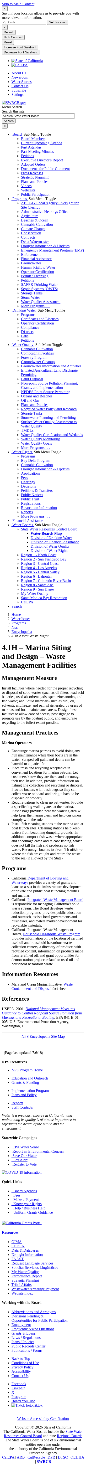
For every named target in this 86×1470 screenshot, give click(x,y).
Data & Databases (25, 1250)
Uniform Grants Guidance (32, 1212)
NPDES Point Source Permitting (45, 392)
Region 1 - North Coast (38, 555)
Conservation (31, 233)
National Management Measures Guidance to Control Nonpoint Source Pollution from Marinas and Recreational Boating (42, 1013)
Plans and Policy (24, 1095)
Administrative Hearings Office (44, 212)
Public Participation (35, 194)
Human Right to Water (38, 267)
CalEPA (27, 602)
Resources (10, 1232)
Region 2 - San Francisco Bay (43, 559)
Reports (27, 512)
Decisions (28, 486)
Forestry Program (34, 357)
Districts (27, 332)
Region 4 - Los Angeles (39, 568)
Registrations (31, 503)
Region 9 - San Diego (37, 589)
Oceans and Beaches (36, 396)
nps (14, 627)
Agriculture (29, 216)
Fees (24, 478)
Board (17, 134)
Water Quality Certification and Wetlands (52, 435)
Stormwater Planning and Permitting (48, 418)
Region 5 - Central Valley (40, 572)
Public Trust (30, 499)
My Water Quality (34, 593)
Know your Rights (26, 1204)
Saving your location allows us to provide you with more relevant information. (40, 15)
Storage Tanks (32, 293)
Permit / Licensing (34, 276)
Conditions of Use (25, 1363)
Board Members (33, 139)
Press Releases (32, 173)
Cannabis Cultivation (37, 224)
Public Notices (32, 495)
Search (16, 606)
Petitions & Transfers (37, 490)
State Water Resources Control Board (49, 529)
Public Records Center (28, 1346)
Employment (21, 1325)
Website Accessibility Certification (43, 1419)
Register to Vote (24, 1164)
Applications (30, 473)
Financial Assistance (36, 259)
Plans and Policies (34, 182)
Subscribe (18, 90)
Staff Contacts (22, 1107)
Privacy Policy (22, 1367)
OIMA (16, 1242)
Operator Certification (37, 272)
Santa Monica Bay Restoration (44, 598)
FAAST (17, 1259)
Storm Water (30, 297)
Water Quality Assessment (40, 302)
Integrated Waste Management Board (55, 900)
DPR (51, 1457)
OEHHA (77, 1457)
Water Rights (22, 452)
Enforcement (30, 254)
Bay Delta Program (35, 460)
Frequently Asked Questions (32, 1329)
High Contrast (13, 37)
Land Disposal (32, 379)
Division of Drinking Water (51, 538)
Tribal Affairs (21, 1285)
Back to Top (20, 1359)
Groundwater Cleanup (38, 362)
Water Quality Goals (36, 443)
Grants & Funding (25, 1082)
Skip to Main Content (18, 4)
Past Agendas (31, 147)
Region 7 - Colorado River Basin (46, 581)
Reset (8, 42)
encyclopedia (21, 632)
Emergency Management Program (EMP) (52, 250)
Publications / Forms (26, 1350)
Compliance (30, 327)
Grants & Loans (23, 1333)
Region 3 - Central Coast (40, 563)
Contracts (28, 237)
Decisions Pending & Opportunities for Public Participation (39, 1318)
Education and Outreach (29, 1078)
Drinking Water (24, 310)
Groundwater (31, 263)
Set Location (57, 22)
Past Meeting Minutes (37, 151)
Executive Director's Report (42, 160)
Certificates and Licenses (40, 319)
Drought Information (27, 1255)
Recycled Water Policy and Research (49, 409)
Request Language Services (32, 1263)
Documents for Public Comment (45, 169)
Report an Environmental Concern (37, 1151)
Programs (19, 199)
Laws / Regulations (26, 1338)
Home (16, 614)
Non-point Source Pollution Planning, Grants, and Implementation (49, 385)
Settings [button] (17, 95)
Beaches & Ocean (34, 220)
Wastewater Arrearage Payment (35, 1289)
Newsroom (19, 77)
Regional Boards (69, 1436)
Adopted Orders (33, 164)
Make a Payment (25, 1200)
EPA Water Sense (25, 1147)
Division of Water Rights (49, 551)
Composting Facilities (37, 353)
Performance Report (26, 1276)
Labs (24, 336)
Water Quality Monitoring (40, 439)
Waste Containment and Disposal (42, 986)
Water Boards (22, 525)
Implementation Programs (30, 1091)
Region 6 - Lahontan (36, 576)
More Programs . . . (35, 306)
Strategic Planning (34, 177)
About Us (18, 73)
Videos (26, 186)
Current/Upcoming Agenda (41, 143)
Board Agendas (24, 1191)
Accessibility (21, 1371)
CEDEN (18, 1246)
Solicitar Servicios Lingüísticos (34, 1267)
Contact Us (19, 86)
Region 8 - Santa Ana (37, 585)
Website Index (22, 1293)
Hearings (28, 482)
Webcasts (28, 190)
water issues (20, 619)
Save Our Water (24, 1156)
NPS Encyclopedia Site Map (43, 1036)
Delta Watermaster (35, 242)
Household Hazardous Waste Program (51, 934)
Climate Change (33, 229)
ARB (21, 1457)
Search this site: (13, 111)
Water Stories (21, 82)
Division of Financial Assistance (55, 542)
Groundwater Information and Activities (51, 366)
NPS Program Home (27, 1070)
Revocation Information (39, 508)
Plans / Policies (22, 1342)
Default (9, 32)
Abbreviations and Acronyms (33, 1312)
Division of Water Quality (50, 546)
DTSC (63, 1457)
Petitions (27, 156)
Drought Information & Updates (45, 246)
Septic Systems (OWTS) (39, 289)
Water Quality (22, 345)
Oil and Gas (30, 400)
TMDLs (27, 430)
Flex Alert (19, 1160)
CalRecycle (36, 1457)
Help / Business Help (28, 1208)
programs (18, 623)
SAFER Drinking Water (39, 285)
